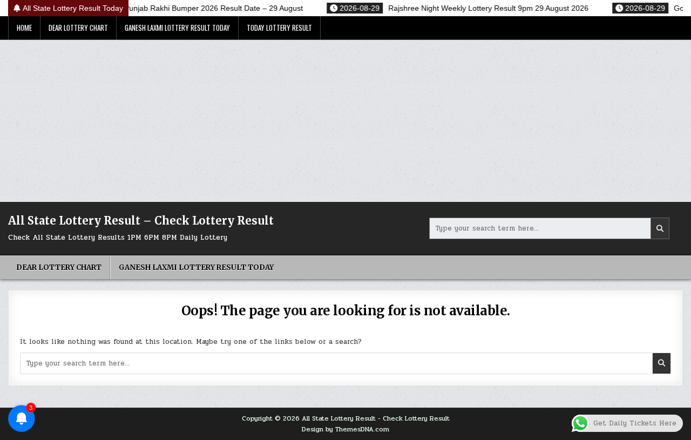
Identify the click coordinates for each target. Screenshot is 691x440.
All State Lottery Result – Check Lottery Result (141, 220)
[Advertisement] (345, 121)
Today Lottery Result (279, 27)
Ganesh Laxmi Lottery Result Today (177, 27)
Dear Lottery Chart (78, 27)
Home (24, 27)
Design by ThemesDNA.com (345, 429)
